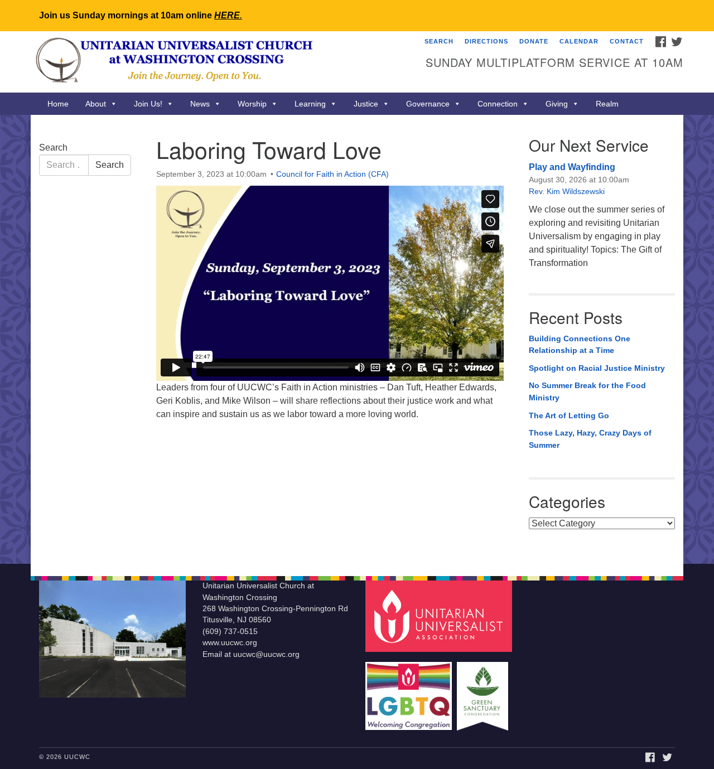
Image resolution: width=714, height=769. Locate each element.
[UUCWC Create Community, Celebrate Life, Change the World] (221, 62)
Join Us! (148, 103)
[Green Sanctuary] (484, 690)
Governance (428, 103)
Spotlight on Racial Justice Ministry (597, 368)
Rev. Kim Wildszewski (567, 191)
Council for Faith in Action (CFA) (332, 174)
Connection (497, 103)
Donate (533, 41)
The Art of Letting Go (569, 415)
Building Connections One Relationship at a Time (579, 344)
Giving (557, 103)
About (95, 103)
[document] (357, 339)
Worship (252, 103)
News (200, 103)
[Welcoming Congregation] (410, 690)
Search (439, 41)
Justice (366, 103)
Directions (486, 41)
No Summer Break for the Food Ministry (587, 391)
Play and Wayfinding (572, 167)
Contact (627, 41)
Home (58, 103)
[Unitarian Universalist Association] (440, 616)
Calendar (579, 41)
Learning (310, 103)
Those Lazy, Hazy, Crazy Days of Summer (590, 438)
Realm (607, 103)
